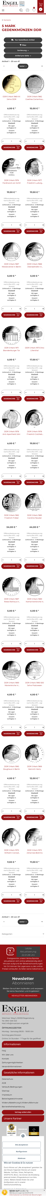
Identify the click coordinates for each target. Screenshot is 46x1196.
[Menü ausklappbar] (3, 11)
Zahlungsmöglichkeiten (12, 1062)
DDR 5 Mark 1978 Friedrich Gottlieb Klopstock (34, 433)
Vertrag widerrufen (23, 1112)
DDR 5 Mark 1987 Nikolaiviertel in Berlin (11, 265)
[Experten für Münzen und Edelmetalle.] (14, 3)
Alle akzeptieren (21, 1145)
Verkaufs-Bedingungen (12, 1087)
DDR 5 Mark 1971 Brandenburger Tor (11, 349)
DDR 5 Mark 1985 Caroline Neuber (34, 516)
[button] (21, 10)
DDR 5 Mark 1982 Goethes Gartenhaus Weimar (34, 98)
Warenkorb (9, 147)
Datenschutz (7, 1079)
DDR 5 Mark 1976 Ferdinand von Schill (12, 181)
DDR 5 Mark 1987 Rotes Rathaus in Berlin (11, 600)
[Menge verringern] (2, 141)
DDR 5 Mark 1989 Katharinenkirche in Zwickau (34, 600)
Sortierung (22, 50)
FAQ (4, 1051)
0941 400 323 (11, 1021)
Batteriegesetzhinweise (12, 1099)
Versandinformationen (12, 1066)
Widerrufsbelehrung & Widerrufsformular (20, 1103)
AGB (4, 1083)
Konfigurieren (21, 1151)
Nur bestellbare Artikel (25, 40)
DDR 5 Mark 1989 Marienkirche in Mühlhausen (11, 684)
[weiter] (42, 66)
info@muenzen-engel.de (17, 1023)
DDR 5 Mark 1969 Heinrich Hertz (34, 767)
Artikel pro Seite (22, 56)
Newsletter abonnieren (24, 996)
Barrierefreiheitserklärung (13, 1106)
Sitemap (5, 1091)
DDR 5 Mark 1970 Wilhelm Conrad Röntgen (11, 851)
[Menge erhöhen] (20, 141)
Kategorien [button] (7, 934)
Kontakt (5, 1059)
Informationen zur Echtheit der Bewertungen (25, 1195)
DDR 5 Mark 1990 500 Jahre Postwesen (34, 684)
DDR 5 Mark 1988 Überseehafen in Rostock (34, 265)
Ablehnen (21, 1158)
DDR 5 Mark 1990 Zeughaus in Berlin (11, 767)
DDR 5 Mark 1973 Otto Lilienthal (34, 349)
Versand (11, 119)
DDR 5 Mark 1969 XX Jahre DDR (11, 97)
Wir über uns (7, 1055)
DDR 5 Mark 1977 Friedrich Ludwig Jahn (34, 181)
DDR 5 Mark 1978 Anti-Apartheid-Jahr (11, 432)
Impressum (7, 1095)
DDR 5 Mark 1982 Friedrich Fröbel (11, 516)
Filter (23, 45)
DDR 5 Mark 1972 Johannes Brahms (34, 851)
